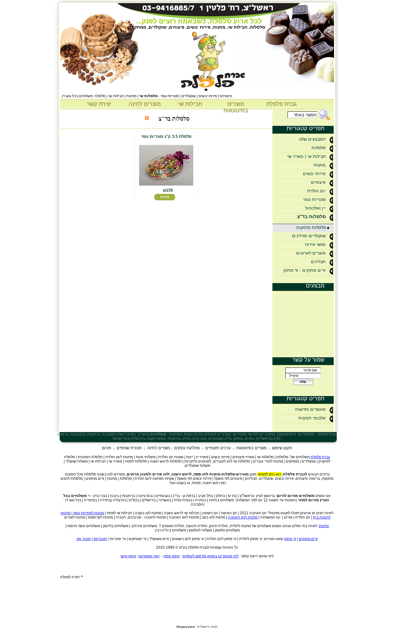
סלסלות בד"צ (311, 216)
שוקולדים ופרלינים (309, 235)
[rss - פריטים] (146, 118)
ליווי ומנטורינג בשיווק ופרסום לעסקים (211, 556)
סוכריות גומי (314, 199)
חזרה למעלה (71, 577)
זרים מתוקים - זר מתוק (304, 270)
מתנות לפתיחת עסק (88, 513)
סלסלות (319, 147)
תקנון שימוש (282, 448)
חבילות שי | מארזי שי (306, 156)
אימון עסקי (171, 556)
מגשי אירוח (315, 244)
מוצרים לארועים (311, 252)
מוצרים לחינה (145, 104)
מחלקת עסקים (187, 448)
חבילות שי (190, 104)
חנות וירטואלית (207, 626)
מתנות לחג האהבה (243, 517)
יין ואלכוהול (315, 208)
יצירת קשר (99, 104)
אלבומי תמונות (312, 417)
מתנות (320, 164)
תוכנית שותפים (129, 448)
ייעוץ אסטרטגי (149, 556)
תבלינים (318, 261)
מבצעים (315, 285)
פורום (106, 448)
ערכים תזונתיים (218, 448)
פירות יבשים (314, 173)
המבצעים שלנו (312, 139)
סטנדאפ (100, 539)
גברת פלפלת (281, 104)
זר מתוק (290, 539)
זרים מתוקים (308, 539)
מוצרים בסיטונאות (235, 107)
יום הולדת (316, 190)
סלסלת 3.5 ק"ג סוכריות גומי (166, 136)
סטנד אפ (84, 539)
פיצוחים (318, 182)
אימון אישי (128, 556)
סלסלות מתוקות (311, 227)
